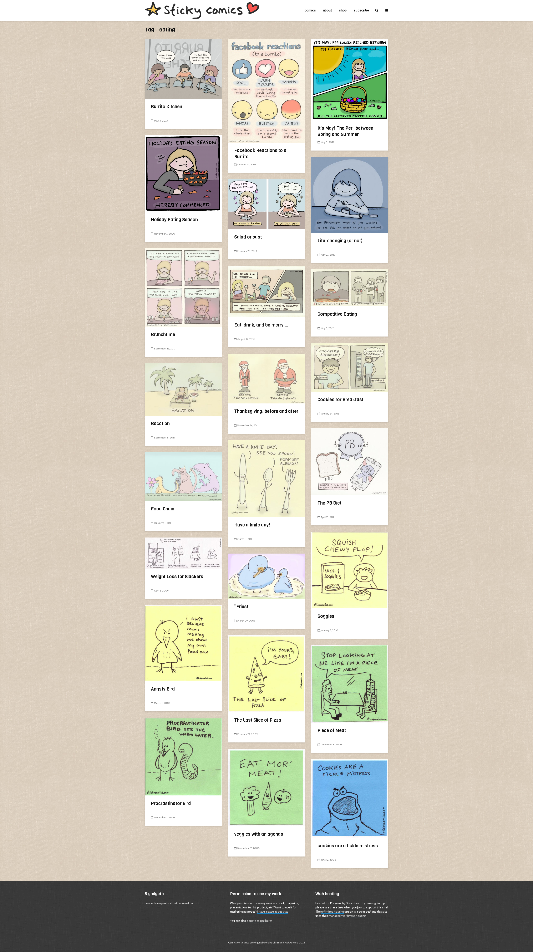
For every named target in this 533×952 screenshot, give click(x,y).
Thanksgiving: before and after (266, 411)
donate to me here (259, 921)
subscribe (361, 10)
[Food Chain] (183, 476)
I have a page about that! (272, 911)
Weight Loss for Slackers (177, 577)
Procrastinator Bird (171, 803)
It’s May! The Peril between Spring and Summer (345, 131)
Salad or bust (248, 237)
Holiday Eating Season (174, 220)
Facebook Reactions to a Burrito (260, 153)
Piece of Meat (332, 730)
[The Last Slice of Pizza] (266, 673)
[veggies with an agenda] (266, 787)
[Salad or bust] (266, 204)
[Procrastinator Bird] (183, 756)
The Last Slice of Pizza (257, 720)
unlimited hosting (332, 911)
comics (310, 10)
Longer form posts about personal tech (170, 903)
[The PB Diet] (349, 461)
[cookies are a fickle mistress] (349, 798)
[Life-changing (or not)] (349, 194)
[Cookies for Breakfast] (349, 367)
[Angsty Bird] (183, 643)
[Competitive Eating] (349, 287)
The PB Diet (329, 503)
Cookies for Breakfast (341, 400)
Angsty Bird (163, 689)
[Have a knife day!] (266, 478)
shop (343, 10)
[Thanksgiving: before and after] (266, 378)
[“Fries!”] (266, 576)
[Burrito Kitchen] (183, 69)
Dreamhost (353, 903)
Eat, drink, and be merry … (261, 325)
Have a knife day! (252, 525)
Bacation (160, 424)
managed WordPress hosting (347, 916)
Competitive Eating (337, 314)
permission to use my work (254, 903)
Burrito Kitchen (166, 107)
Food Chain (162, 509)
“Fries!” (242, 607)
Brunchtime (163, 335)
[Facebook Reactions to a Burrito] (266, 91)
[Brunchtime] (183, 287)
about (327, 10)
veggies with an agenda (258, 834)
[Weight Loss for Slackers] (183, 553)
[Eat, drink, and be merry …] (266, 291)
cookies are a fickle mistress (348, 846)
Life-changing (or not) (340, 241)
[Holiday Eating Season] (183, 173)
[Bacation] (183, 389)
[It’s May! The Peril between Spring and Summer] (349, 79)
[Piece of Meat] (349, 683)
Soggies (326, 616)
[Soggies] (349, 570)
